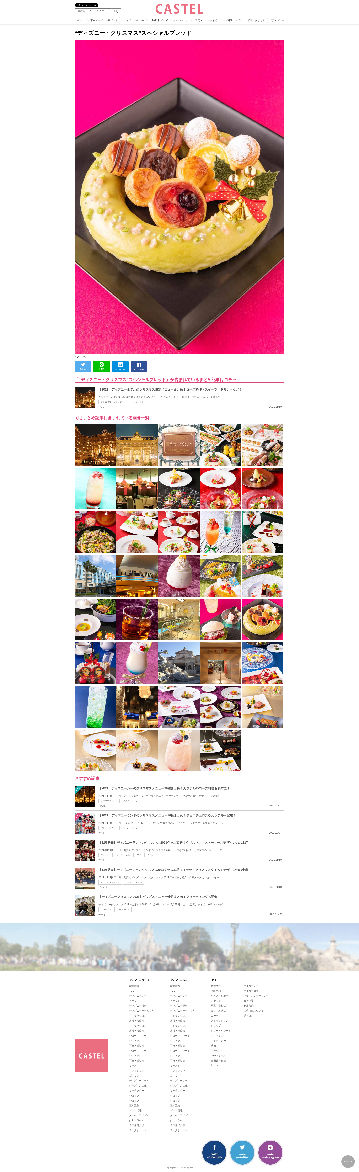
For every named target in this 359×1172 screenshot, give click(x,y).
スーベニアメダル (139, 1115)
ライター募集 (251, 990)
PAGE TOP (348, 1161)
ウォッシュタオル (123, 855)
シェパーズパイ (130, 828)
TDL (131, 990)
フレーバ (105, 855)
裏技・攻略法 (136, 1020)
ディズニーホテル (139, 1080)
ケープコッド (123, 909)
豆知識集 (134, 1105)
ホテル (214, 1050)
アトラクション (138, 1015)
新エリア (134, 1075)
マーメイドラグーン (110, 882)
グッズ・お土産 (138, 1085)
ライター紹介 (251, 985)
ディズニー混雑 (138, 1005)
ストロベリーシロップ (111, 402)
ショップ (134, 1095)
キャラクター (136, 1090)
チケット (134, 1000)
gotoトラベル (136, 1120)
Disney (82, 356)
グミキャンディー (131, 801)
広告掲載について (254, 1010)
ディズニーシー (138, 995)
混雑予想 (216, 990)
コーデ (214, 1015)
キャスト (134, 1065)
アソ (139, 855)
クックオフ (106, 909)
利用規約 (249, 1005)
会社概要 (249, 1000)
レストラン (135, 1040)
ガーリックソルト (135, 402)
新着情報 (134, 985)
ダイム (150, 855)
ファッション (136, 1070)
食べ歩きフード (138, 1130)
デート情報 (135, 1110)
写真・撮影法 (136, 1045)
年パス (214, 1065)
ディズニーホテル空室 (141, 1010)
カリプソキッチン (109, 801)
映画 (213, 1045)
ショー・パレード (139, 1035)
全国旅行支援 (136, 1125)
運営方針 (249, 1015)
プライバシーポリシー (256, 995)
